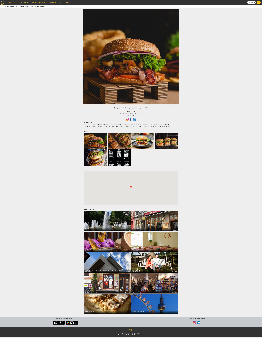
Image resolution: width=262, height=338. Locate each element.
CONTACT (61, 2)
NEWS (68, 2)
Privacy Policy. (125, 333)
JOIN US (33, 2)
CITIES (26, 2)
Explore (7, 6)
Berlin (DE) (14, 6)
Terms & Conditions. (135, 333)
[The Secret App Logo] (3, 2)
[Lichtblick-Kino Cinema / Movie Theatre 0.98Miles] (107, 283)
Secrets (22, 6)
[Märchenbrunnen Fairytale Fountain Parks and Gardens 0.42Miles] (107, 221)
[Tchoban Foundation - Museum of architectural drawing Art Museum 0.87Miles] (107, 262)
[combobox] (251, 2)
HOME (10, 2)
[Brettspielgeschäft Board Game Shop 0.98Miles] (154, 283)
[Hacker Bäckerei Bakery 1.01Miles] (107, 304)
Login (258, 2)
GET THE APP (18, 2)
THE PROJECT (42, 2)
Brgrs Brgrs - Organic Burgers (35, 6)
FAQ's (131, 330)
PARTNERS (52, 2)
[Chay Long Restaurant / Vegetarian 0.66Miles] (107, 241)
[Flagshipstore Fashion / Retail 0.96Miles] (154, 262)
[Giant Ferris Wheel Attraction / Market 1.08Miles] (154, 304)
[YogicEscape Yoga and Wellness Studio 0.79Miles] (154, 241)
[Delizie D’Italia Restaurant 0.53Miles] (154, 221)
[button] (131, 187)
